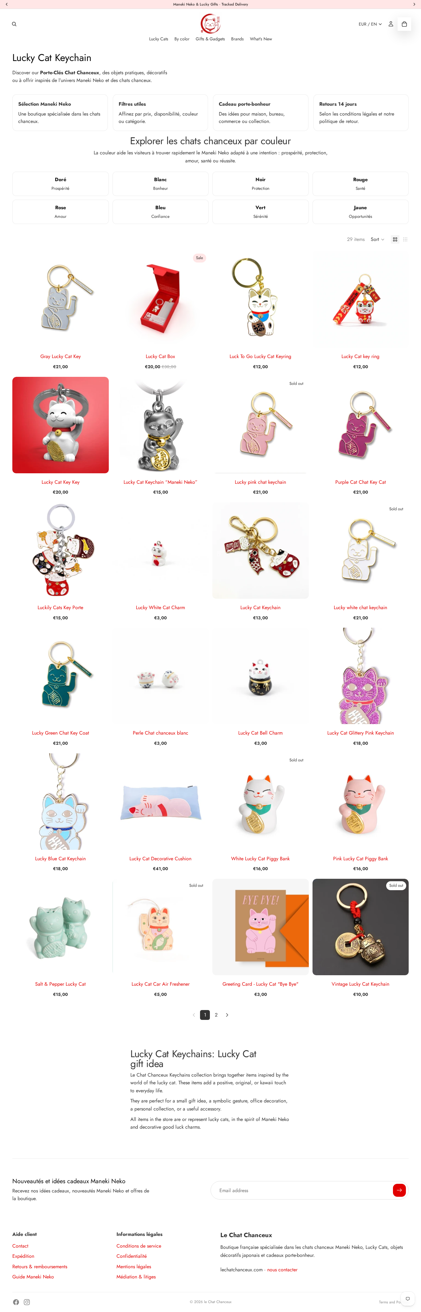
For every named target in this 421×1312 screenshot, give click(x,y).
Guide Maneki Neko (33, 1276)
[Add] (99, 338)
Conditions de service (138, 1245)
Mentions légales (133, 1266)
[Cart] (404, 24)
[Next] (227, 1015)
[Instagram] (27, 1302)
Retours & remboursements (39, 1266)
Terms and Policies (394, 1302)
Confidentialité (131, 1256)
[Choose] (399, 338)
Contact (20, 1245)
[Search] (14, 24)
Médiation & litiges (136, 1276)
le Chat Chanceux (217, 1302)
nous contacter (282, 1269)
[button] (378, 239)
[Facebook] (16, 1302)
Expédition (23, 1256)
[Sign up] (399, 1190)
